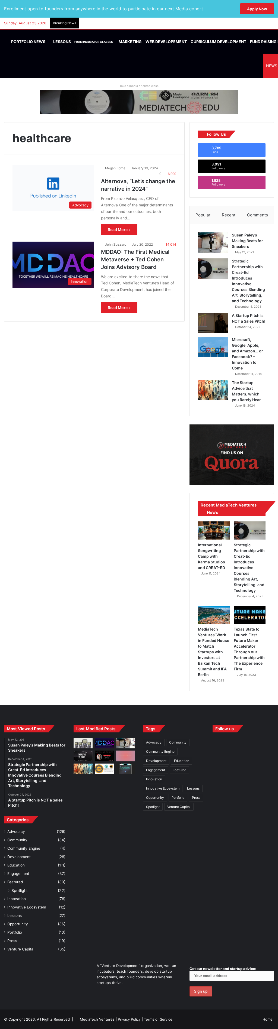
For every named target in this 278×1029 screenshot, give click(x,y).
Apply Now (257, 9)
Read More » (119, 229)
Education (16, 865)
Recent (228, 215)
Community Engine (23, 848)
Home (268, 1019)
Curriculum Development (218, 41)
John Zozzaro (115, 244)
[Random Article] (262, 23)
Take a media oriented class (139, 86)
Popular (202, 215)
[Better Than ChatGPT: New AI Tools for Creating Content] (125, 769)
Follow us (224, 728)
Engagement (18, 873)
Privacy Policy (129, 1019)
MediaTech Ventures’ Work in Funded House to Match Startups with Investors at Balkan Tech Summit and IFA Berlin (213, 652)
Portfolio (14, 932)
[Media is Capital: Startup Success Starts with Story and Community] (104, 756)
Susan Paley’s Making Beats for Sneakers (247, 241)
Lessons (82, 41)
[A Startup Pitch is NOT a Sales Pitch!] (213, 323)
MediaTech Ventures (97, 1019)
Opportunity (17, 924)
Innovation (16, 899)
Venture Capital (20, 949)
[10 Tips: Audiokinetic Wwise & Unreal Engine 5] (125, 756)
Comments (257, 215)
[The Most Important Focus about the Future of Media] (83, 756)
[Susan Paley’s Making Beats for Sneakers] (213, 242)
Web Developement (166, 41)
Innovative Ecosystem (26, 907)
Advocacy (16, 831)
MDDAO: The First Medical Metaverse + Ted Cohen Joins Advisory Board (135, 259)
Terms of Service (158, 1019)
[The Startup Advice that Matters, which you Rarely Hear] (213, 390)
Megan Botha (115, 168)
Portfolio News (27, 41)
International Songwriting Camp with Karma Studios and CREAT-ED (211, 556)
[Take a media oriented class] (139, 101)
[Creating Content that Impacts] (104, 769)
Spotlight (19, 890)
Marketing (130, 41)
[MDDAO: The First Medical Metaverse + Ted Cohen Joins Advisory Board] (104, 743)
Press (12, 941)
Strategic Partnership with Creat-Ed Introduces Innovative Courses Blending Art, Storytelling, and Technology (249, 568)
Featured (15, 882)
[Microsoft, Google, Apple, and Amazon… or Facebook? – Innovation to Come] (213, 347)
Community (17, 840)
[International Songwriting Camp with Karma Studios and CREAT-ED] (214, 530)
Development (19, 857)
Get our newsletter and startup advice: (222, 968)
